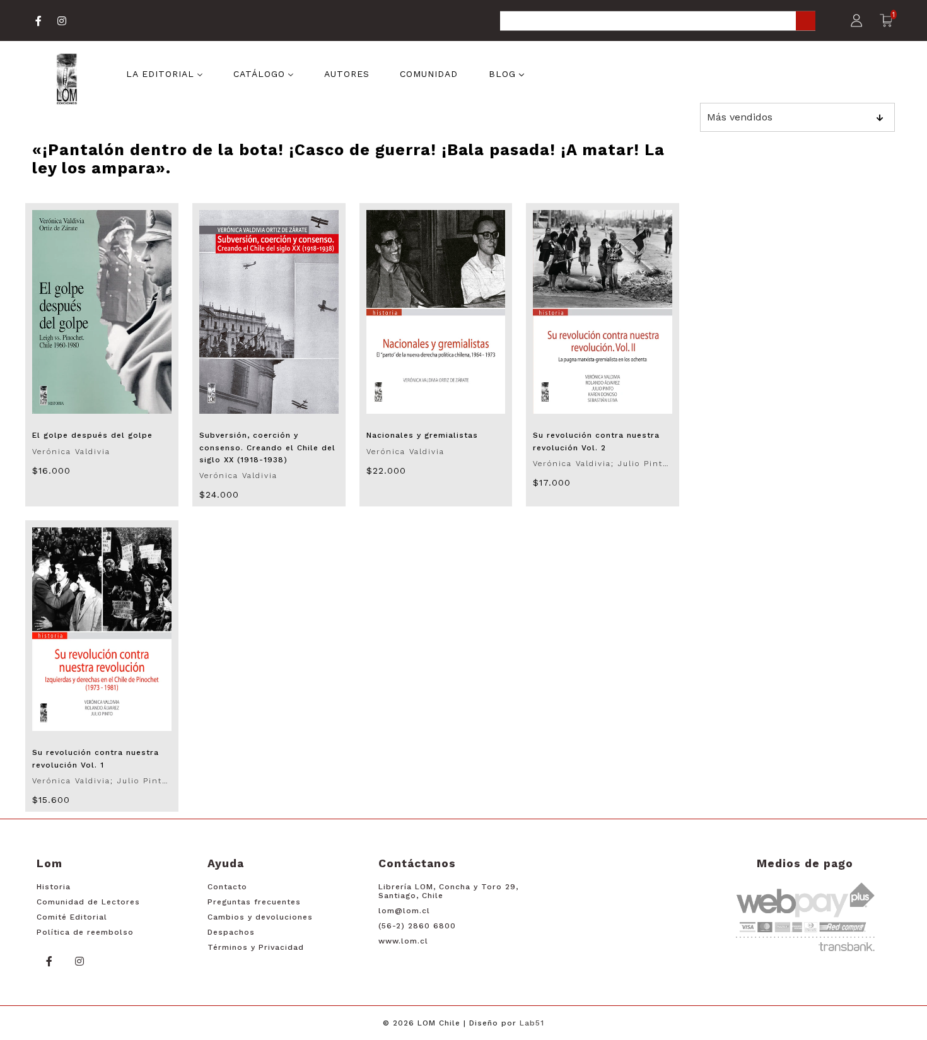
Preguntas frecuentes (254, 901)
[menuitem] (164, 73)
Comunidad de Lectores (88, 901)
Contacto (227, 886)
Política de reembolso (85, 932)
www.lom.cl (403, 941)
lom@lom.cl (404, 910)
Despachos (231, 932)
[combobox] (657, 22)
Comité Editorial (72, 917)
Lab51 (532, 1023)
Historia (54, 886)
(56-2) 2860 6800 (417, 925)
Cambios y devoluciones (260, 917)
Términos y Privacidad (255, 947)
